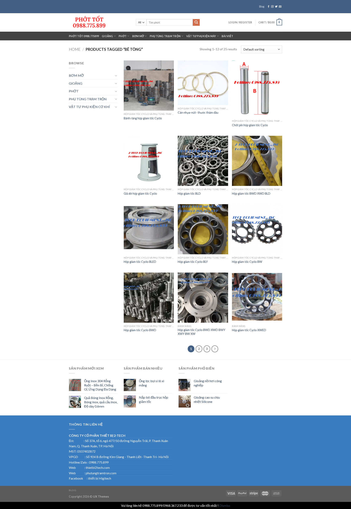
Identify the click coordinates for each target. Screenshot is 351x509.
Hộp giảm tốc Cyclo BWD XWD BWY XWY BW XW (201, 331)
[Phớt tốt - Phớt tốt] (99, 22)
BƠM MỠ (138, 36)
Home (74, 49)
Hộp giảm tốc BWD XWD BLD (251, 193)
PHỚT (123, 36)
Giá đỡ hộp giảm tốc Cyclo (140, 193)
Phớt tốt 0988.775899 (84, 36)
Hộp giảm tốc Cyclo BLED (140, 261)
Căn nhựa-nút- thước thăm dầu (198, 112)
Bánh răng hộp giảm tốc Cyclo (143, 118)
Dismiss (224, 505)
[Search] (196, 22)
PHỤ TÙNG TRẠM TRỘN (165, 36)
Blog (261, 6)
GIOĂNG (107, 36)
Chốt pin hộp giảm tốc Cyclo (250, 125)
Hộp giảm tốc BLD (189, 193)
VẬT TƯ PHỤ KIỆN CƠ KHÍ (89, 107)
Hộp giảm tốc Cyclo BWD (140, 330)
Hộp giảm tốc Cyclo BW (247, 261)
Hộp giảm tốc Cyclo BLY (193, 261)
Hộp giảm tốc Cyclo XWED (249, 330)
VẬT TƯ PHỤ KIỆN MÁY (201, 36)
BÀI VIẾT (227, 36)
